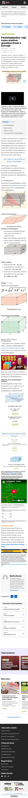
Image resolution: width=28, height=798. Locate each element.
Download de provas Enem (8, 751)
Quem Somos (4, 764)
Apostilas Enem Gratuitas (18, 13)
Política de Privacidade (7, 766)
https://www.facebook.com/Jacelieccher (14, 565)
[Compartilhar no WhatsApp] (15, 596)
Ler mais (4, 708)
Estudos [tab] (14, 7)
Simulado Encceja (6, 754)
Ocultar (12, 122)
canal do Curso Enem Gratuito (10, 348)
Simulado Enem (5, 746)
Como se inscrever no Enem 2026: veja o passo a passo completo (10, 697)
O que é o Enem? (5, 731)
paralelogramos (17, 185)
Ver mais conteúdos (14, 717)
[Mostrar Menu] (25, 2)
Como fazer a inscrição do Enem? (10, 733)
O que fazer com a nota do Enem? (10, 739)
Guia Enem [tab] (5, 7)
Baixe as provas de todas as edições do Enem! (14, 435)
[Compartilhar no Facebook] (12, 596)
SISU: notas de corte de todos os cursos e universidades (14, 160)
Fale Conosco (4, 769)
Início (2, 11)
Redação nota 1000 (6, 748)
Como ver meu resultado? (8, 736)
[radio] (7, 52)
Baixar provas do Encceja (7, 757)
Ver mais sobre (14, 590)
